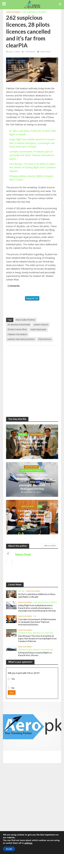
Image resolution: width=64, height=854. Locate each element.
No (12, 687)
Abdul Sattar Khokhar (25, 319)
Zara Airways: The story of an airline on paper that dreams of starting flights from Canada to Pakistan (32, 167)
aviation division (41, 324)
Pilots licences (44, 339)
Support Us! (32, 298)
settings (28, 843)
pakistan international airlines (21, 339)
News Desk (23, 554)
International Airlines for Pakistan (35, 633)
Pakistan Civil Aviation (17, 334)
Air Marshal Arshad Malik (19, 324)
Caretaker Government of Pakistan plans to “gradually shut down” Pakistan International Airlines (31, 155)
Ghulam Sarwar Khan (17, 329)
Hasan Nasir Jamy (38, 329)
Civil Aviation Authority (34, 12)
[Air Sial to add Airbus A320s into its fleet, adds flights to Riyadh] (11, 594)
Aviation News (13, 12)
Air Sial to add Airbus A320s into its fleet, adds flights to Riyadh (32, 442)
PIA (40, 506)
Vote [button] (11, 692)
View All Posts (50, 545)
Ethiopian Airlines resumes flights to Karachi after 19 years (35, 654)
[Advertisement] (32, 379)
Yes (13, 678)
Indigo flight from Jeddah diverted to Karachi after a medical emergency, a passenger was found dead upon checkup (32, 143)
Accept (9, 849)
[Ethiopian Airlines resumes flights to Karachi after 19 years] (11, 648)
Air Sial (22, 434)
